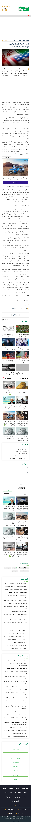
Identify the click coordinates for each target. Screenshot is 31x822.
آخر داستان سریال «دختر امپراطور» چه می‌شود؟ (17, 668)
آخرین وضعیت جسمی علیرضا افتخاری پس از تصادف (15, 698)
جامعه (4, 788)
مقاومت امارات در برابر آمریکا (21, 453)
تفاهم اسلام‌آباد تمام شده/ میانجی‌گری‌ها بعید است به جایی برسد (15, 624)
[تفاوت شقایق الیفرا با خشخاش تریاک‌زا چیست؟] (22, 329)
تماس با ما (17, 806)
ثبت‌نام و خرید (15, 182)
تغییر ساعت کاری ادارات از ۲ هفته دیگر (18, 727)
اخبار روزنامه (8, 797)
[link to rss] (2, 6)
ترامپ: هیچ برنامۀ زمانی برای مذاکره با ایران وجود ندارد (16, 596)
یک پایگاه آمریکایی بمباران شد (21, 449)
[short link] (7, 40)
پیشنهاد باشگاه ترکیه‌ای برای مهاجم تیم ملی (23, 348)
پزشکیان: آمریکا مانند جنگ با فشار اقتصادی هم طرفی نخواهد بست (15, 615)
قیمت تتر (16, 771)
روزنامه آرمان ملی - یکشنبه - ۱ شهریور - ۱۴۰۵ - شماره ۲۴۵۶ (15, 672)
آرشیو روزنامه (16, 797)
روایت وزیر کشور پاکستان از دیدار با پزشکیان (17, 645)
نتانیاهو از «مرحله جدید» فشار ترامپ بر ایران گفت (16, 589)
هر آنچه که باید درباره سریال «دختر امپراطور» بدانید (15, 660)
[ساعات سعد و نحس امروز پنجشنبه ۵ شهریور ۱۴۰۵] (22, 367)
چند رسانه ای (25, 788)
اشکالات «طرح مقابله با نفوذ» (20, 642)
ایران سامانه (12, 821)
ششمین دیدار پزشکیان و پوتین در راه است (17, 628)
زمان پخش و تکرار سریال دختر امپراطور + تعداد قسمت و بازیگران (16, 664)
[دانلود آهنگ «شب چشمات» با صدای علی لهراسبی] (8, 367)
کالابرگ (15, 779)
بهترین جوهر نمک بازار (15, 758)
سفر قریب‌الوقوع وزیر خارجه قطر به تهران (18, 603)
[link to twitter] (5, 6)
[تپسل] (3, 157)
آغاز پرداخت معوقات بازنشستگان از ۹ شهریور (17, 736)
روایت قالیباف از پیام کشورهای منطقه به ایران (17, 714)
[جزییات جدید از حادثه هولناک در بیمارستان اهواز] (8, 329)
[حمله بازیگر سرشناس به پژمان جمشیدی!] (8, 341)
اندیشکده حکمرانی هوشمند (15, 754)
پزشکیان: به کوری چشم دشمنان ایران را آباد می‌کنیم (15, 600)
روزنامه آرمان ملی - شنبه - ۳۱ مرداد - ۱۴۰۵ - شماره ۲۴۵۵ (16, 677)
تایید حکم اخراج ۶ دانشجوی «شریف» (19, 648)
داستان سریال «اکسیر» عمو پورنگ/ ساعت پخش (16, 690)
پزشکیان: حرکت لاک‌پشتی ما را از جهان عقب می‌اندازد (15, 730)
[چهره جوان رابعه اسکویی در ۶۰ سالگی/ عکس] (22, 354)
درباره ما (12, 806)
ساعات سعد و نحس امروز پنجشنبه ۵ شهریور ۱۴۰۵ (22, 374)
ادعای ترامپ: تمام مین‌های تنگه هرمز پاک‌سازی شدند (15, 636)
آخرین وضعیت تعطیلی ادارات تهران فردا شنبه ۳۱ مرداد (15, 687)
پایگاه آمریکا (14, 315)
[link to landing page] (24, 9)
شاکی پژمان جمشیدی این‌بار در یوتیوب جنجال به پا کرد (15, 718)
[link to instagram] (7, 6)
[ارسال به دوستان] (5, 40)
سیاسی (27, 40)
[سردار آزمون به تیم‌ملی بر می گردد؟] (8, 354)
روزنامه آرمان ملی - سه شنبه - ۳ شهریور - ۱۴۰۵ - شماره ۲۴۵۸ (15, 694)
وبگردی (24, 797)
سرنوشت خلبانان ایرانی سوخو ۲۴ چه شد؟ (18, 592)
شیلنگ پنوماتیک (15, 749)
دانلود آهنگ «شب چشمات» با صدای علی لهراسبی (9, 374)
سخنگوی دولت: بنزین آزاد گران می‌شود (18, 619)
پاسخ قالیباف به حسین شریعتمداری (19, 611)
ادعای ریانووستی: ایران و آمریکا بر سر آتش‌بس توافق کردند (15, 607)
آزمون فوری (15, 766)
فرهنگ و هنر (18, 793)
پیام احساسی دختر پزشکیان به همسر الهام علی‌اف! (16, 586)
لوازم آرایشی (15, 775)
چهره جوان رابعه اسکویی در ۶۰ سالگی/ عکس (23, 361)
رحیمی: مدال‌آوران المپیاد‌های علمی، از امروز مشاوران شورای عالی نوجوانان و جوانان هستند (15, 723)
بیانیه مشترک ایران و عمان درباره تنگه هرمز (17, 633)
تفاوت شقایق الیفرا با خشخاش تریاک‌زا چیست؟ (23, 335)
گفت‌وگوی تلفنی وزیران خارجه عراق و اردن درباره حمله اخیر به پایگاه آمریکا (15, 458)
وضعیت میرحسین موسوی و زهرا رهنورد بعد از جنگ (15, 711)
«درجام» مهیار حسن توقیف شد (20, 733)
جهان (25, 793)
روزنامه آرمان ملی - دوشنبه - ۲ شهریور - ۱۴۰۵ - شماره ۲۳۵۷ (15, 683)
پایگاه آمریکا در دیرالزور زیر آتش (21, 451)
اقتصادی (11, 788)
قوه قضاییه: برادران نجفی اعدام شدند (18, 631)
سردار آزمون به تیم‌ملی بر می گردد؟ (9, 361)
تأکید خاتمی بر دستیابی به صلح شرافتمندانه (17, 639)
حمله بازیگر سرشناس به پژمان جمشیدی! (9, 348)
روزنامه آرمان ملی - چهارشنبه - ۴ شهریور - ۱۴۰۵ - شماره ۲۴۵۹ (16, 702)
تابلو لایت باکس (15, 762)
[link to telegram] (9, 6)
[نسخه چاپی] (2, 40)
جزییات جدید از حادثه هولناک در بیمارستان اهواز (8, 335)
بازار (5, 793)
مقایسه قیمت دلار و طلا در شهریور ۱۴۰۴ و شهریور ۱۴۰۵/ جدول (16, 707)
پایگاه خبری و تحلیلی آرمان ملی (7, 816)
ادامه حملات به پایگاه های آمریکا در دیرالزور (19, 456)
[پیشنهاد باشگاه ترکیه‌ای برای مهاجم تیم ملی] (22, 341)
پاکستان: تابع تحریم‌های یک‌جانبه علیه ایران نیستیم (17, 16)
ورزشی (10, 793)
